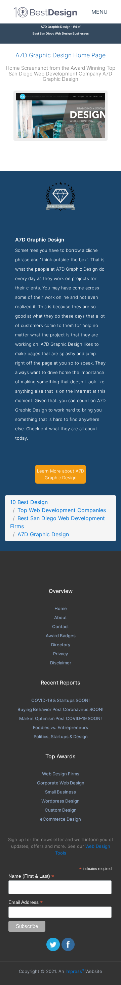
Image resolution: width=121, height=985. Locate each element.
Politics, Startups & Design (61, 736)
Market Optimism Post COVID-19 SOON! (60, 718)
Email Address (25, 902)
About (60, 617)
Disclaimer (60, 662)
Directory (60, 644)
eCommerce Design (60, 819)
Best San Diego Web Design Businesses (61, 33)
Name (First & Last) (31, 876)
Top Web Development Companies (61, 510)
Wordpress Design (60, 801)
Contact (60, 626)
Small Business (60, 792)
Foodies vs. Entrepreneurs (60, 727)
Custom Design (61, 810)
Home (60, 608)
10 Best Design (29, 502)
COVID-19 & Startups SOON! (60, 700)
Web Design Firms (60, 773)
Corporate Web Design (60, 782)
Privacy (60, 653)
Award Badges (61, 635)
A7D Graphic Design (43, 534)
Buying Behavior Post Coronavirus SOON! (60, 709)
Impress (75, 971)
